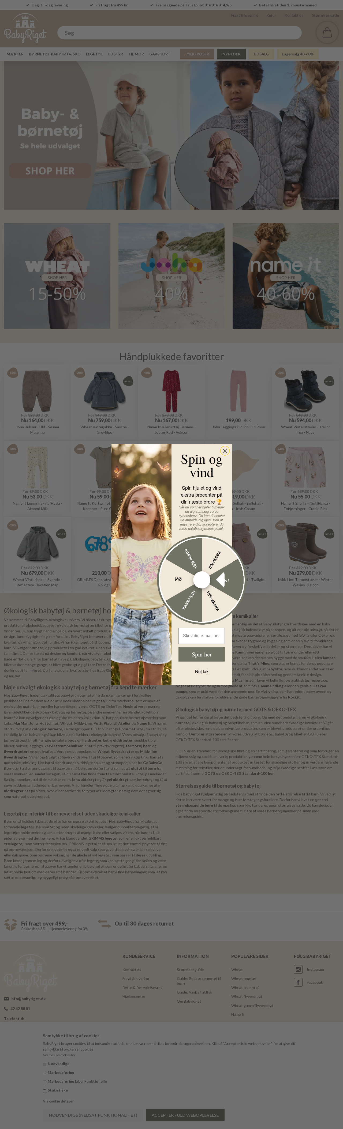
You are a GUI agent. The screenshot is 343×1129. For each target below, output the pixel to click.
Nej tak (201, 671)
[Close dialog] (225, 450)
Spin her (202, 654)
